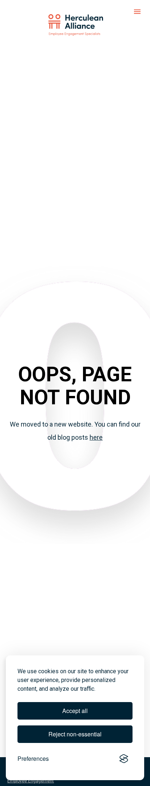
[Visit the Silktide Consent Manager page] (124, 758)
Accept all (75, 710)
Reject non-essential (75, 734)
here (96, 437)
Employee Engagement (30, 780)
